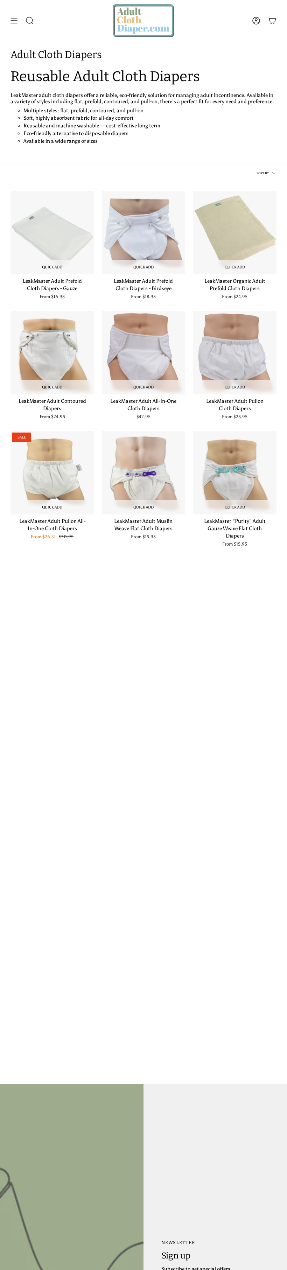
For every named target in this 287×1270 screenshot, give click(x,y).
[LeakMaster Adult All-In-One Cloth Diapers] (144, 352)
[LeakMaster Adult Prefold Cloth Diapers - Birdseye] (144, 233)
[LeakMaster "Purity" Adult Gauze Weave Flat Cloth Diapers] (234, 472)
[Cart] (272, 20)
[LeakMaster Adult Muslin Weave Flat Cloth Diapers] (144, 472)
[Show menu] (14, 20)
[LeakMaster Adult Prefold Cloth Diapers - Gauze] (52, 233)
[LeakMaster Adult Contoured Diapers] (52, 352)
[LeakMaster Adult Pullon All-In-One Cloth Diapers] (52, 472)
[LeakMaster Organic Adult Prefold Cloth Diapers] (234, 233)
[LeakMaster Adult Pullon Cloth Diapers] (234, 352)
